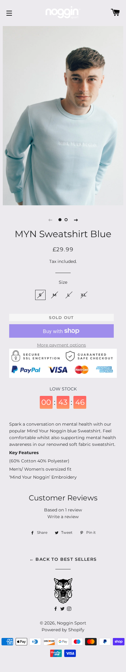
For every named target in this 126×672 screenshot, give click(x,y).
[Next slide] (76, 219)
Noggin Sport (71, 623)
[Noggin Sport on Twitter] (56, 609)
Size (63, 282)
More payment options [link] (61, 345)
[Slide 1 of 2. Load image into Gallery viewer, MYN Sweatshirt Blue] (60, 220)
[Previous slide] (50, 219)
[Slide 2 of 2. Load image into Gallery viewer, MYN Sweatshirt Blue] (66, 220)
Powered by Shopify (63, 629)
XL (84, 294)
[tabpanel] (63, 115)
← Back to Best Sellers (63, 559)
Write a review (63, 516)
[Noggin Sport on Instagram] (69, 609)
